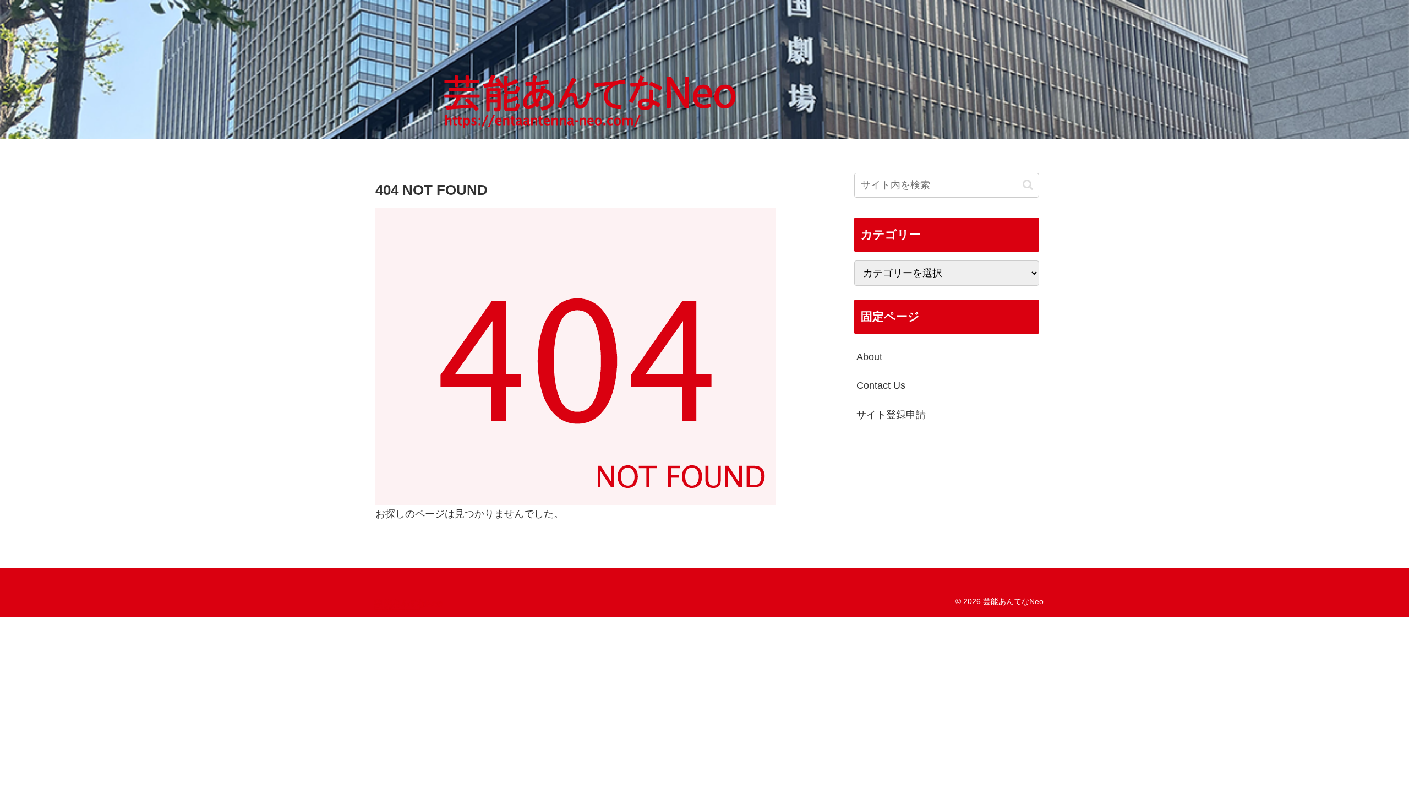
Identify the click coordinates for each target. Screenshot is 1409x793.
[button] (1027, 184)
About (869, 356)
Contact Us (880, 385)
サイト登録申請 (891, 414)
